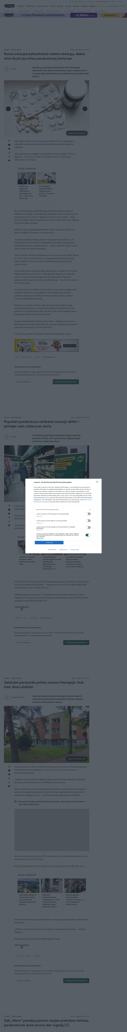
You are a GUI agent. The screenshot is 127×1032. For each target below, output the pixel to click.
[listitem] (63, 509)
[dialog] (63, 516)
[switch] (88, 513)
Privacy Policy (74, 549)
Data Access (63, 549)
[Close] (98, 482)
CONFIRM (49, 542)
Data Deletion (52, 549)
